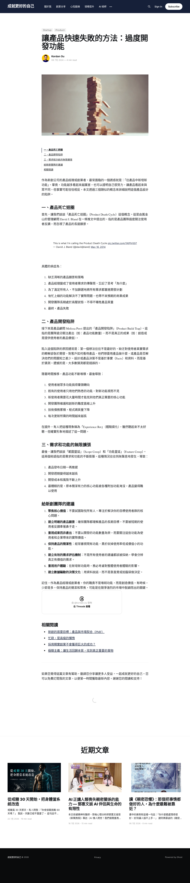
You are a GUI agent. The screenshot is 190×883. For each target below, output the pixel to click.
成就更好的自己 (21, 6)
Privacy (97, 857)
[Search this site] (149, 6)
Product (60, 30)
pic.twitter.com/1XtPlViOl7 (122, 243)
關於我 (47, 6)
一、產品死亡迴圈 (53, 149)
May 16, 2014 (98, 246)
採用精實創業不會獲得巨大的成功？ (72, 644)
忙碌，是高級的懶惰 (61, 638)
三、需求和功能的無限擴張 (58, 159)
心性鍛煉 (75, 6)
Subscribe (173, 6)
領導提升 (89, 6)
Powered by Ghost (173, 857)
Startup (47, 30)
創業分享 (61, 6)
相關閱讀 (48, 169)
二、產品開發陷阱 (53, 154)
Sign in (158, 6)
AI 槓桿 (102, 6)
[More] (111, 6)
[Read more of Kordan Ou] (46, 58)
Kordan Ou (57, 56)
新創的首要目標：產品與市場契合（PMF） (76, 632)
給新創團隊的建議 (53, 164)
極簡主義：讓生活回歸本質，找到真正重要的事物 (80, 651)
